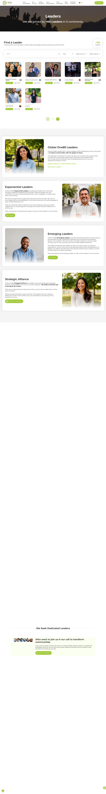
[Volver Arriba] (104, 788)
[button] (3, 791)
